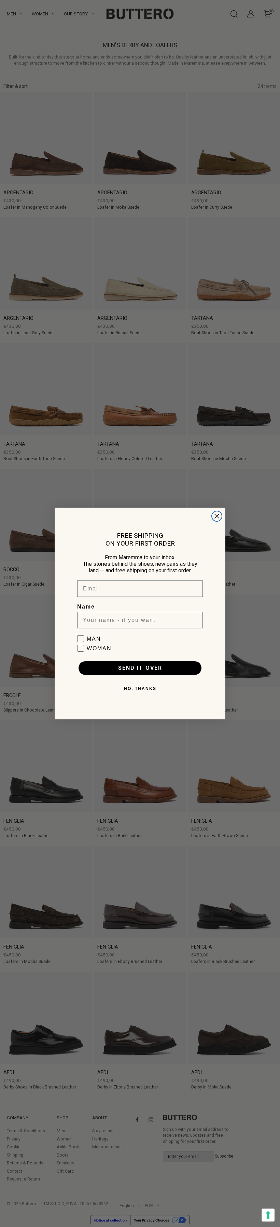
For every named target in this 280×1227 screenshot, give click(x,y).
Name (86, 607)
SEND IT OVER (140, 668)
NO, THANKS (140, 688)
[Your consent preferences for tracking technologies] (268, 1215)
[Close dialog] (217, 516)
